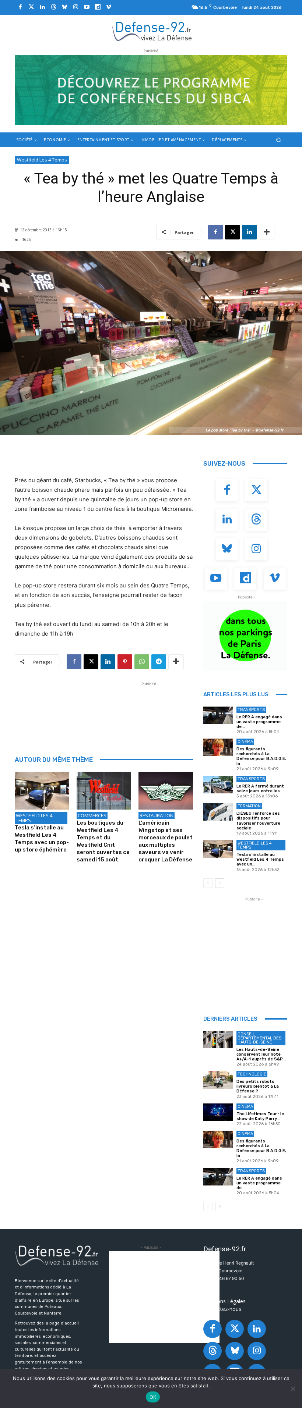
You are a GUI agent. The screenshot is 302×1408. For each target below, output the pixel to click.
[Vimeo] (108, 7)
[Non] (292, 1388)
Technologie (252, 1074)
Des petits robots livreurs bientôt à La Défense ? (257, 1086)
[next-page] (219, 883)
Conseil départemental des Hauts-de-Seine (259, 1038)
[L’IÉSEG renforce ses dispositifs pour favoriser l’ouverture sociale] (218, 812)
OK (153, 1397)
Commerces (92, 815)
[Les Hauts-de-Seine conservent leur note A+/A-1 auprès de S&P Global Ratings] (218, 1040)
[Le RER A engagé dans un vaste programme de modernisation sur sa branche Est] (218, 715)
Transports (251, 709)
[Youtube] (86, 7)
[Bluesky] (64, 7)
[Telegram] (158, 661)
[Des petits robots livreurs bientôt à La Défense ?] (218, 1080)
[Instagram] (75, 7)
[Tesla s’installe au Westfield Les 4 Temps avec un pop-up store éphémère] (42, 791)
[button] (278, 139)
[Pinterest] (124, 661)
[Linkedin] (42, 7)
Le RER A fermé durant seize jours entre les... (260, 788)
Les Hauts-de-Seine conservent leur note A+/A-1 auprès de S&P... (261, 1054)
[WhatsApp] (141, 661)
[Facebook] (20, 7)
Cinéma (245, 741)
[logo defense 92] (152, 31)
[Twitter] (31, 7)
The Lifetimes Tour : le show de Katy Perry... (260, 1116)
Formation (249, 806)
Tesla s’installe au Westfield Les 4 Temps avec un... (260, 859)
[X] (232, 232)
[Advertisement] (149, 704)
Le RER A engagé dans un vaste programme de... (259, 722)
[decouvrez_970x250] (151, 90)
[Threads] (53, 7)
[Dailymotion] (97, 7)
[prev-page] (208, 883)
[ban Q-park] (245, 636)
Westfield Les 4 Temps (42, 159)
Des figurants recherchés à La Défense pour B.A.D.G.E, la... (261, 756)
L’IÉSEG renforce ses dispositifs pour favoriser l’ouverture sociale (258, 821)
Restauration (156, 815)
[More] (266, 232)
